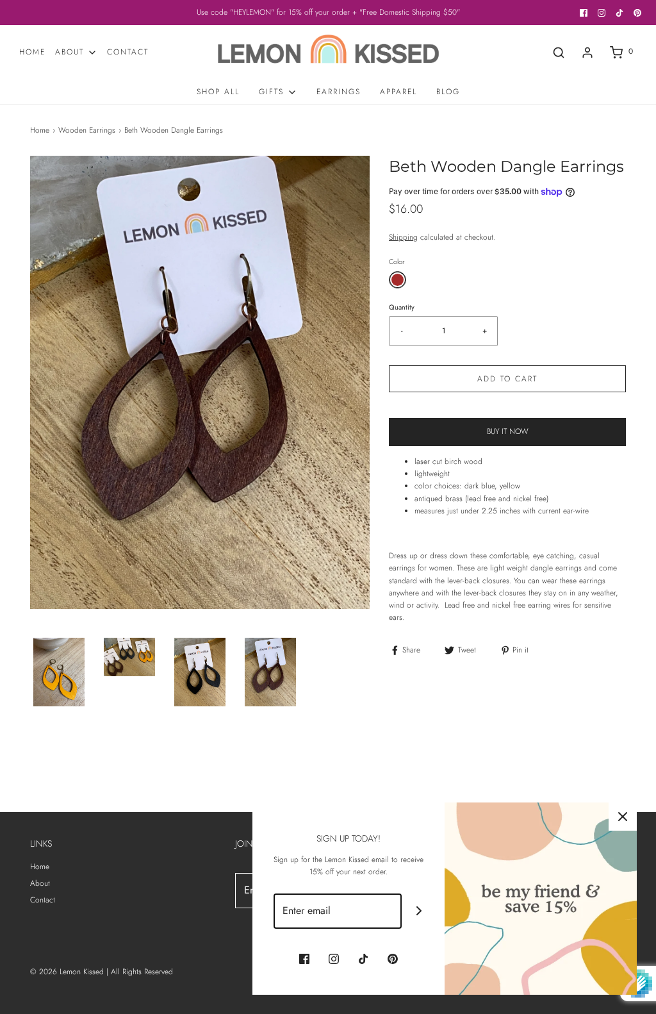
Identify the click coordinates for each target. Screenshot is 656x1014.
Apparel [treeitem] (398, 91)
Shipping (403, 237)
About (40, 883)
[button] (59, 672)
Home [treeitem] (32, 52)
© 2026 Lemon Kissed (67, 971)
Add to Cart (507, 379)
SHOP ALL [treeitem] (218, 91)
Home (39, 130)
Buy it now (508, 431)
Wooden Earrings (86, 130)
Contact (42, 900)
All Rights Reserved (142, 971)
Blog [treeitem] (448, 91)
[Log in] (587, 52)
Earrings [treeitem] (338, 91)
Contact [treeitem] (128, 52)
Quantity (401, 307)
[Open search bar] (558, 52)
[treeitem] (76, 52)
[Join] (419, 911)
